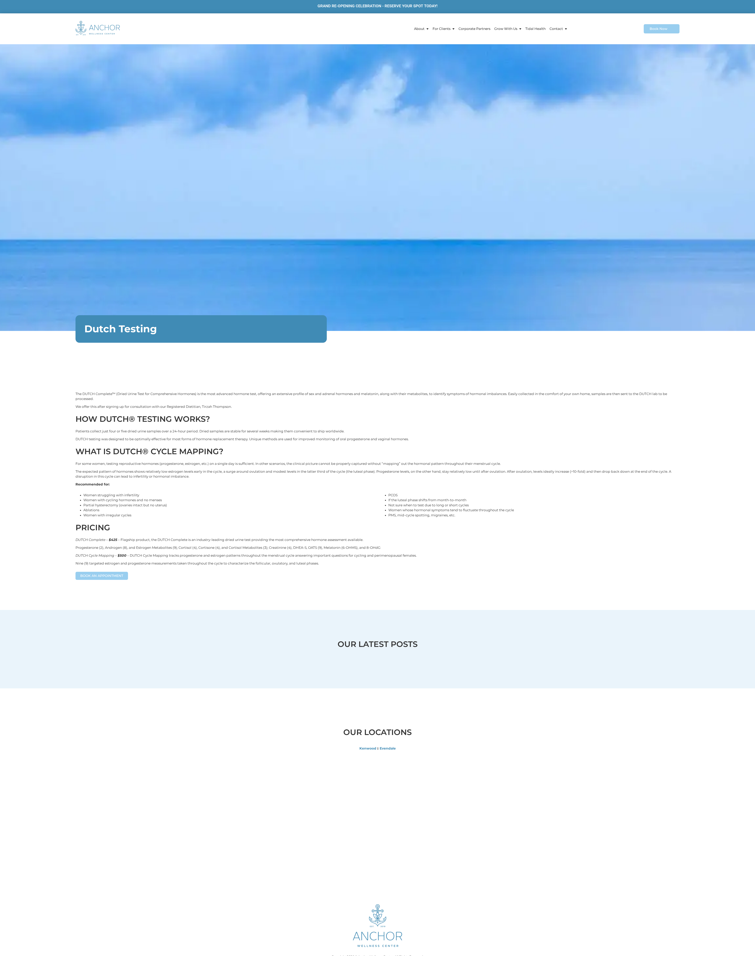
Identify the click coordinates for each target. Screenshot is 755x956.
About (419, 29)
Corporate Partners (474, 29)
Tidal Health (535, 29)
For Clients (441, 29)
